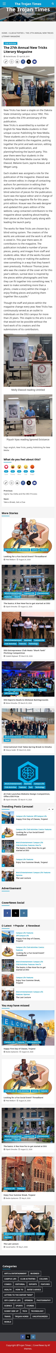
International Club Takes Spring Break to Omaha (28, 747)
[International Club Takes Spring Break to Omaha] (28, 726)
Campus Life (10, 550)
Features (44, 550)
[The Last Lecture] (8, 860)
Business (27, 640)
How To (17, 597)
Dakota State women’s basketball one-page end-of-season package (33, 876)
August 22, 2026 (26, 607)
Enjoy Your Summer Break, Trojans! (32, 848)
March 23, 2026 (24, 750)
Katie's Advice (34, 1289)
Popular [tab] (19, 925)
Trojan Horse (22, 1316)
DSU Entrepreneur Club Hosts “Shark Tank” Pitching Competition (25, 651)
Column (43, 1279)
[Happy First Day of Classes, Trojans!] (8, 936)
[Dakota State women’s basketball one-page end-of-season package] (8, 875)
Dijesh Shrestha (11, 607)
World (7, 1322)
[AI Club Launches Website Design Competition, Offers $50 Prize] (28, 773)
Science (8, 1305)
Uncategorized (40, 1316)
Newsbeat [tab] (33, 925)
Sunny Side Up (11, 1311)
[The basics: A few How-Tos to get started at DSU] (28, 582)
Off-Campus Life (11, 693)
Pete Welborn (11, 559)
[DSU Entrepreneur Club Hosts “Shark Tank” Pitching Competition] (28, 629)
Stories (30, 1305)
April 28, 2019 (24, 56)
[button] (4, 3)
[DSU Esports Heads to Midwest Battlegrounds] (28, 679)
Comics (35, 550)
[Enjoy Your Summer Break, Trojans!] (8, 846)
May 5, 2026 (23, 1247)
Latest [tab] (8, 925)
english (12, 447)
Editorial (20, 1284)
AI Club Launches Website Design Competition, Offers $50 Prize (27, 795)
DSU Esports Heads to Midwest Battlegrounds (26, 700)
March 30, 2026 (27, 656)
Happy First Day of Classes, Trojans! (28, 939)
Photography (44, 1300)
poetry (29, 447)
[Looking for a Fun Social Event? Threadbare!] (28, 535)
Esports (33, 1284)
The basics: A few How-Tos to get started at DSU (27, 603)
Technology (33, 644)
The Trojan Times (28, 9)
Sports (25, 873)
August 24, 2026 (25, 559)
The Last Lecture (23, 863)
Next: (14, 500)
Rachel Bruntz (11, 56)
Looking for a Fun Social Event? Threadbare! (25, 556)
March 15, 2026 (26, 800)
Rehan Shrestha (11, 703)
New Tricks (21, 447)
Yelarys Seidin (11, 750)
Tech (30, 787)
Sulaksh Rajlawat (12, 656)
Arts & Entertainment (13, 593)
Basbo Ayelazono (12, 1052)
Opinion (19, 861)
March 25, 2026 (26, 703)
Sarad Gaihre (10, 1247)
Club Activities (10, 43)
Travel (7, 740)
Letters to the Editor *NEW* (18, 1295)
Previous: (20, 492)
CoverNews (38, 1345)
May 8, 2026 (26, 1198)
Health (8, 1289)
